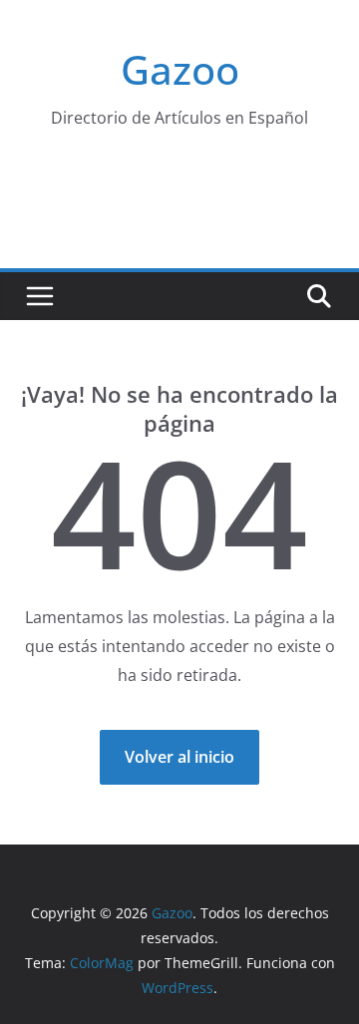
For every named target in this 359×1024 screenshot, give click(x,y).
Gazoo (180, 69)
